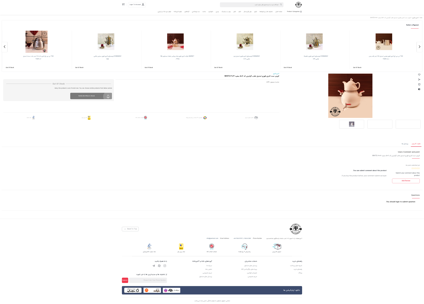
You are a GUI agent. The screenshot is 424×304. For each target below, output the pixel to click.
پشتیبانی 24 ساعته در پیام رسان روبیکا (194, 117)
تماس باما (208, 269)
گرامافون (186, 12)
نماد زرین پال (84, 117)
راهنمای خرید (298, 269)
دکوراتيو (211, 12)
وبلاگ (300, 273)
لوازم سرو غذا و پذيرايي (164, 12)
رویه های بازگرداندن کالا (249, 269)
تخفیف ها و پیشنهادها (266, 12)
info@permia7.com (212, 238)
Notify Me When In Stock (87, 96)
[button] (419, 47)
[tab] (416, 144)
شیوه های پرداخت (296, 266)
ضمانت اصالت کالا (139, 117)
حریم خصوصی (252, 277)
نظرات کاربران (416, 144)
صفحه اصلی (278, 12)
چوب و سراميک (226, 12)
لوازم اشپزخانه (178, 12)
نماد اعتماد (29, 117)
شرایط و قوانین (252, 273)
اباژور (255, 12)
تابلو (240, 12)
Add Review (406, 181)
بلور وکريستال (248, 12)
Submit (125, 280)
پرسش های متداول (250, 266)
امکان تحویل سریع (249, 117)
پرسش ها (405, 144)
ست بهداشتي (196, 12)
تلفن (234, 12)
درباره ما (209, 266)
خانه (421, 18)
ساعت (204, 12)
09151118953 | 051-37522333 (242, 238)
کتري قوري (415, 18)
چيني (217, 12)
